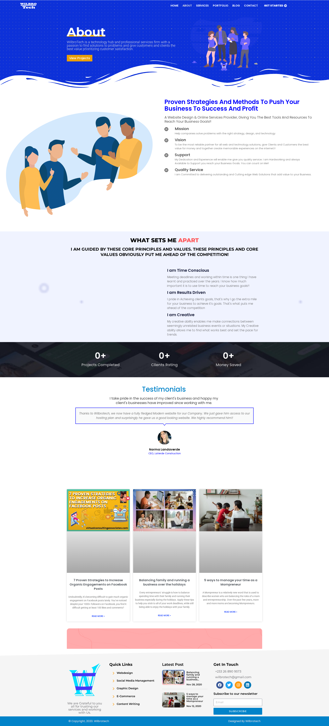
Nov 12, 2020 (193, 706)
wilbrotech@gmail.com (233, 677)
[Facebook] (220, 685)
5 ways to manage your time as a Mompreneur (230, 582)
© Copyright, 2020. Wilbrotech (89, 721)
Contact (251, 6)
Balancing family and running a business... (193, 676)
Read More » (98, 616)
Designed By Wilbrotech (244, 721)
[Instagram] (238, 685)
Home (174, 6)
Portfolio (220, 6)
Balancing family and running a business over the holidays (164, 582)
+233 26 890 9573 (228, 671)
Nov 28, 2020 (194, 684)
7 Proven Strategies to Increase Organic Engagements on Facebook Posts (98, 584)
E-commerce (126, 696)
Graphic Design (127, 688)
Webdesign (125, 673)
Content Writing (128, 704)
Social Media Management (135, 680)
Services (202, 6)
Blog (236, 6)
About (187, 6)
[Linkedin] (247, 685)
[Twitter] (229, 685)
